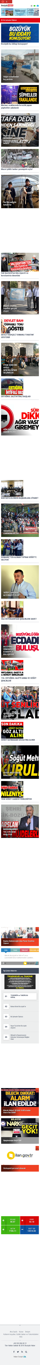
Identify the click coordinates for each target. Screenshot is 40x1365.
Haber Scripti (18, 1357)
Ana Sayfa (13, 1332)
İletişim (27, 1332)
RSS (20, 1337)
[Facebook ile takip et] (14, 1352)
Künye (21, 1332)
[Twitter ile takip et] (18, 1352)
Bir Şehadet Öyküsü (10, 20)
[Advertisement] (20, 230)
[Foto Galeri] (37, 5)
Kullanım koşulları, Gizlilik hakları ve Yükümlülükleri (20, 1334)
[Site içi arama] (26, 1352)
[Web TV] (34, 5)
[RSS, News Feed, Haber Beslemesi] (22, 1352)
